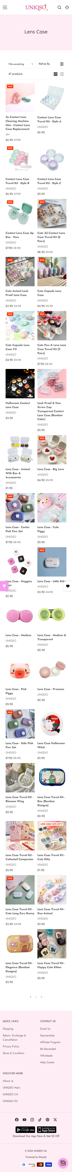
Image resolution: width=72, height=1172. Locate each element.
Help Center (47, 1062)
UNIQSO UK (40, 1151)
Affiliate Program (50, 1042)
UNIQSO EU (10, 1101)
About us (8, 1081)
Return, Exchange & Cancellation (14, 1037)
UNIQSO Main (11, 1088)
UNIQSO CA (10, 1094)
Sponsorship (47, 1035)
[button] (63, 1163)
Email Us (45, 1029)
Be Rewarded (48, 1049)
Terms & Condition (13, 1053)
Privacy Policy (11, 1046)
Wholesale (46, 1056)
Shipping (8, 1029)
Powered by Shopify (36, 1157)
